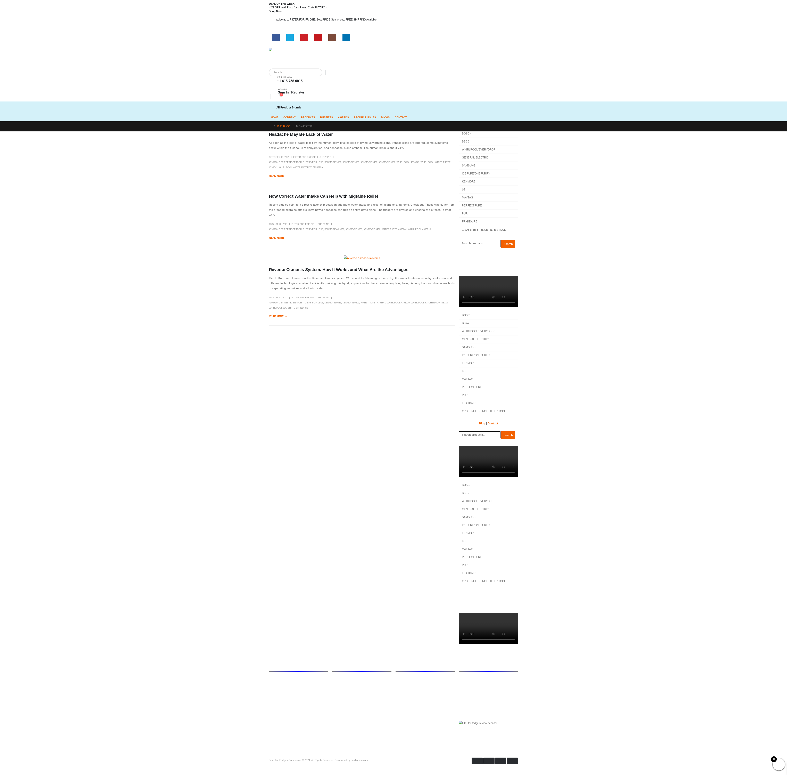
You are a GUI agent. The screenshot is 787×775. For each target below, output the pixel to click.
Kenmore (401, 694)
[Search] (316, 72)
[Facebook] (276, 37)
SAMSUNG (468, 165)
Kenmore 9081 (332, 162)
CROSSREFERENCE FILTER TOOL (484, 229)
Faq (334, 709)
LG (463, 189)
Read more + (278, 175)
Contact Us (339, 704)
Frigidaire (401, 684)
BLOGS (385, 117)
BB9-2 (465, 141)
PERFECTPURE (472, 205)
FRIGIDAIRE (469, 221)
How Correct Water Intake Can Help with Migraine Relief (323, 196)
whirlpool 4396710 (419, 229)
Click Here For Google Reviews (481, 737)
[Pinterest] (304, 37)
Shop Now (275, 11)
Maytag (400, 704)
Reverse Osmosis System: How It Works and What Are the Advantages (338, 269)
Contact (464, 267)
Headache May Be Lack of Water (301, 134)
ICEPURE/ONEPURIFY (476, 173)
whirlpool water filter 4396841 (288, 308)
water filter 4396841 (394, 229)
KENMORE (468, 181)
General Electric (405, 689)
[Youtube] (318, 37)
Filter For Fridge (304, 157)
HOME (274, 117)
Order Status (467, 262)
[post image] (362, 258)
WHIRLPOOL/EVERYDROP (478, 149)
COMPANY (289, 117)
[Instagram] (332, 37)
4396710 (273, 162)
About (335, 684)
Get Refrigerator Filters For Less (301, 162)
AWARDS (343, 117)
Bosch (399, 678)
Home (335, 678)
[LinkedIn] (346, 37)
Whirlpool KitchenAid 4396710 (429, 302)
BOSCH (466, 133)
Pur (398, 719)
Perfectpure (402, 709)
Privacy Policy (340, 694)
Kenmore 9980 (387, 162)
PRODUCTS (308, 117)
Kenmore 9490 (369, 162)
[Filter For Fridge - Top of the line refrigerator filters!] (279, 58)
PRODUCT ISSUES (365, 117)
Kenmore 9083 (350, 162)
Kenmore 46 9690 (334, 229)
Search (508, 243)
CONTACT (401, 117)
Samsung (401, 714)
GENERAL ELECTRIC (475, 157)
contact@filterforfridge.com (488, 688)
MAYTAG (467, 197)
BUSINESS (326, 117)
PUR (464, 213)
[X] (290, 37)
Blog (462, 257)
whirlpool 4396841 (408, 162)
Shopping (325, 157)
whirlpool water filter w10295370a (301, 167)
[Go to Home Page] (270, 126)
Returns (336, 699)
